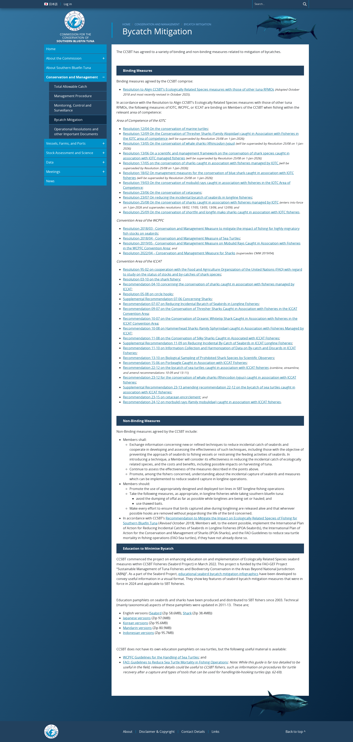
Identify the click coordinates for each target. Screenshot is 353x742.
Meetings (53, 171)
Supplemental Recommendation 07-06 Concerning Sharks (167, 299)
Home (126, 24)
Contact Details (193, 731)
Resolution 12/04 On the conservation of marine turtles (165, 128)
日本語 (51, 4)
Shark (187, 613)
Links (215, 731)
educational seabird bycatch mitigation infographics (218, 574)
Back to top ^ (296, 731)
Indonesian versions (138, 633)
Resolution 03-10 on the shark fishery (151, 279)
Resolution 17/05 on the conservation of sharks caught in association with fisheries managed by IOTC (201, 163)
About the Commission (64, 58)
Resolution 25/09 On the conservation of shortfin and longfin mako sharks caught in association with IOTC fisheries (211, 212)
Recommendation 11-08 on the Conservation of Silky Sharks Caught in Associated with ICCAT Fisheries (201, 338)
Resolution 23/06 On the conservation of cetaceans (162, 192)
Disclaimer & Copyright (157, 731)
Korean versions (135, 623)
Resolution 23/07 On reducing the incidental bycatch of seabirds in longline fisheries (187, 197)
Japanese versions (137, 618)
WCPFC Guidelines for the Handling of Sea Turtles (161, 657)
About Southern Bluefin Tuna (68, 67)
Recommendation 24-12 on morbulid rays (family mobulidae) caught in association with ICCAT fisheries (202, 402)
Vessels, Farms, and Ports (66, 143)
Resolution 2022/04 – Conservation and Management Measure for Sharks (179, 253)
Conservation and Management (157, 24)
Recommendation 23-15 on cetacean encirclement (161, 397)
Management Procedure (73, 96)
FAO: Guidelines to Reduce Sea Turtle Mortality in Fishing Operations (175, 662)
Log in (68, 4)
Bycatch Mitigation (197, 24)
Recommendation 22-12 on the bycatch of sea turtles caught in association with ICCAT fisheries (196, 367)
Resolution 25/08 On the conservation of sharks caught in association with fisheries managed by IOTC (201, 202)
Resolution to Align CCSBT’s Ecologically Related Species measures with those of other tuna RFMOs (198, 89)
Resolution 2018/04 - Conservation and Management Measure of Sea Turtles (181, 238)
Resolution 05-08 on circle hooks (148, 294)
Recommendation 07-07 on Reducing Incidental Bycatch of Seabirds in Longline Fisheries (191, 304)
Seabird (156, 613)
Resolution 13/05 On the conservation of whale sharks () (179, 143)
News (50, 181)
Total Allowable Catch (70, 86)
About (127, 731)
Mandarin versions (137, 628)
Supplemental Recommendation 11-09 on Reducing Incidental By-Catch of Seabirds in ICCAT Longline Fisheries (207, 343)
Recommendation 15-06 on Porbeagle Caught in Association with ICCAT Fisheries (185, 362)
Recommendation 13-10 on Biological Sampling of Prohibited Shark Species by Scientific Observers (198, 358)
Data (50, 162)
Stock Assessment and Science (69, 153)
